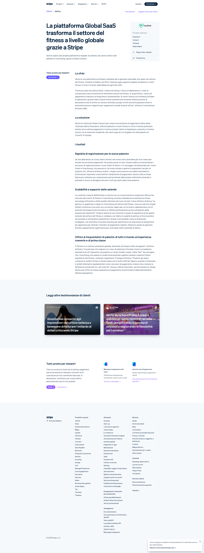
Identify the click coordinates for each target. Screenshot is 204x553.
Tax (76, 489)
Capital (77, 433)
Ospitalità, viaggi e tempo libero (115, 468)
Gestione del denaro (111, 450)
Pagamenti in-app (110, 445)
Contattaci (150, 4)
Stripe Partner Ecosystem (113, 500)
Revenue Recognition (83, 483)
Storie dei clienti (138, 424)
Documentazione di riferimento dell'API (144, 380)
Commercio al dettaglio (112, 486)
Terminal (78, 492)
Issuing (77, 462)
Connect (78, 442)
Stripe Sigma (79, 486)
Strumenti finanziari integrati (114, 436)
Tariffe (103, 4)
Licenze (135, 444)
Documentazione (110, 512)
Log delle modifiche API (112, 523)
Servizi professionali (111, 480)
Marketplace (108, 448)
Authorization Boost (82, 427)
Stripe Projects (109, 529)
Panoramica (130, 12)
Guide (134, 421)
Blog (134, 427)
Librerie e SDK (109, 526)
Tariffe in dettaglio (111, 381)
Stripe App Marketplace (112, 497)
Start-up (107, 424)
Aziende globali (109, 442)
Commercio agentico (111, 427)
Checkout (78, 436)
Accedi (138, 4)
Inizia (50, 387)
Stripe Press (136, 470)
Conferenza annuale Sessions (143, 433)
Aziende (107, 421)
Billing (77, 430)
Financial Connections (83, 453)
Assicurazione (109, 471)
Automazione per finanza (113, 439)
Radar (77, 480)
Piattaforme (108, 453)
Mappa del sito (137, 447)
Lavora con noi (137, 465)
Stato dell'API (109, 520)
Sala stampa (136, 467)
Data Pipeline (80, 448)
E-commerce (108, 433)
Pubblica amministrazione (113, 483)
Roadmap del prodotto (140, 462)
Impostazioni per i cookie (141, 450)
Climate (78, 439)
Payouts (78, 477)
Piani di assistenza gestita (142, 485)
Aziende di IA (108, 459)
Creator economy (110, 462)
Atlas (77, 424)
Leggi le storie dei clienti (148, 12)
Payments (79, 474)
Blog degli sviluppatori (112, 532)
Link (76, 465)
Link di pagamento (82, 471)
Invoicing (78, 459)
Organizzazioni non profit (113, 477)
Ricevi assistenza (138, 482)
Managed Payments (82, 468)
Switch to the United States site (162, 548)
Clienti (49, 11)
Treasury (78, 495)
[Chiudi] (199, 541)
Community (136, 430)
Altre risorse (137, 453)
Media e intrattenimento (113, 474)
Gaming (106, 465)
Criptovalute (79, 445)
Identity (78, 456)
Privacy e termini (138, 436)
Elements (78, 450)
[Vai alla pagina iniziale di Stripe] (49, 417)
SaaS (105, 456)
